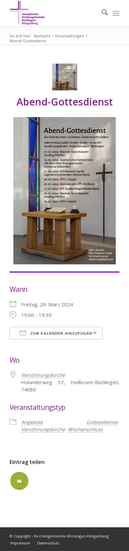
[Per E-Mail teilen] (19, 481)
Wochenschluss (85, 429)
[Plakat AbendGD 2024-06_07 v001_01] (64, 77)
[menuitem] (101, 13)
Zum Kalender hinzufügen (60, 333)
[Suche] (101, 13)
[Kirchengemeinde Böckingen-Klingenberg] (53, 13)
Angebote (32, 422)
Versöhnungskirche (43, 375)
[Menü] (115, 13)
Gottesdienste (102, 422)
